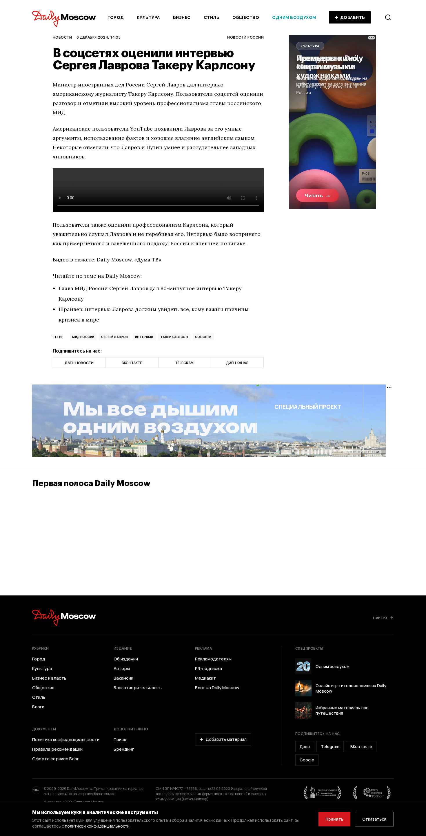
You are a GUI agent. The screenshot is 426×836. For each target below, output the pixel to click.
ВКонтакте (361, 746)
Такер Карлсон (174, 337)
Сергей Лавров (114, 337)
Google (307, 760)
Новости (62, 37)
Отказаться (374, 819)
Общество (245, 17)
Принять (334, 819)
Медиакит (205, 678)
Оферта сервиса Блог (55, 759)
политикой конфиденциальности (97, 826)
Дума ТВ (148, 259)
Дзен (305, 746)
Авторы (122, 668)
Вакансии (123, 678)
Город (116, 17)
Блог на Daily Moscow (217, 688)
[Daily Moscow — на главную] (64, 617)
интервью (144, 337)
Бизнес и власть (49, 678)
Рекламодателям (213, 659)
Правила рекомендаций (57, 749)
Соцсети (203, 337)
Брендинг (124, 749)
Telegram (330, 746)
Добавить (352, 17)
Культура (148, 17)
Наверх (380, 618)
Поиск (120, 740)
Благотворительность (138, 688)
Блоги (38, 707)
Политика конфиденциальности (65, 740)
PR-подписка (208, 668)
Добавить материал (226, 739)
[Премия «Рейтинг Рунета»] (322, 792)
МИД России (83, 337)
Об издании (126, 659)
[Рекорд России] (372, 792)
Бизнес (182, 17)
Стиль (212, 17)
